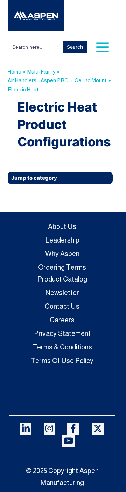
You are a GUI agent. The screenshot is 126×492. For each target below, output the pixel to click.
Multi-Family (41, 72)
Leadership (62, 240)
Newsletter (62, 293)
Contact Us (62, 306)
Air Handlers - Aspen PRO (38, 80)
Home (14, 72)
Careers (62, 320)
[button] (60, 178)
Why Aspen (62, 253)
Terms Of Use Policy (62, 360)
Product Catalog (62, 279)
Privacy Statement (62, 333)
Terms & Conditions (62, 347)
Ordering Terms (62, 267)
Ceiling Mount (91, 80)
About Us (62, 226)
